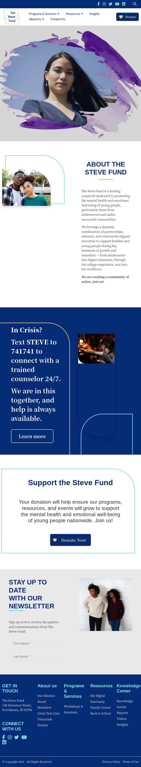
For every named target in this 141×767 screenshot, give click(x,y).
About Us (35, 19)
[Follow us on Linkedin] (123, 3)
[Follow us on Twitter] (110, 3)
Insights (94, 13)
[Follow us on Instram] (104, 3)
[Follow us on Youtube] (117, 3)
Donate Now (73, 540)
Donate (130, 17)
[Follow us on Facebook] (98, 3)
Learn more (32, 436)
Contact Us (57, 19)
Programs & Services (43, 13)
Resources (73, 13)
